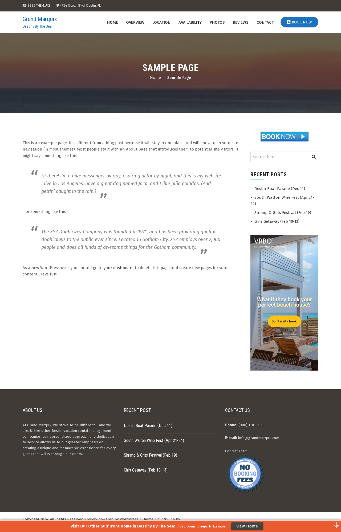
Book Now (301, 22)
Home (112, 22)
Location (161, 22)
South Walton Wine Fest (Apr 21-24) (154, 440)
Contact (265, 22)
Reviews (241, 22)
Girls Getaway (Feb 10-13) (276, 221)
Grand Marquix (40, 18)
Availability (190, 22)
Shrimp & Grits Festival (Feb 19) (282, 212)
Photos (217, 22)
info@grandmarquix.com (258, 438)
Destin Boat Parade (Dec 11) (279, 188)
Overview (135, 22)
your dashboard (119, 267)
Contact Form (236, 451)
